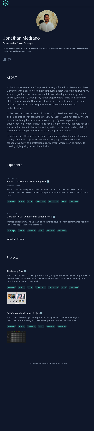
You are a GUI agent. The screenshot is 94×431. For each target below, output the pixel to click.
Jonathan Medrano (21, 38)
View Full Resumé (16, 239)
